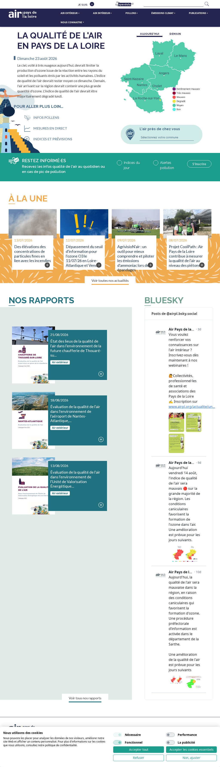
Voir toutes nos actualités (110, 280)
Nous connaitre (71, 22)
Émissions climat (162, 13)
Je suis (82, 4)
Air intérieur (101, 13)
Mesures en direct (50, 128)
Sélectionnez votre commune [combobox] (159, 137)
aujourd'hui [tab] (149, 33)
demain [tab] (175, 33)
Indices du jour (132, 165)
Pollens (130, 13)
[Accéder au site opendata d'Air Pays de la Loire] (126, 4)
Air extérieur (69, 13)
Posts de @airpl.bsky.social (174, 313)
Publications (197, 13)
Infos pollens (46, 117)
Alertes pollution (167, 165)
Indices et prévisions (52, 139)
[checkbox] (117, 735)
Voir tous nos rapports (85, 698)
